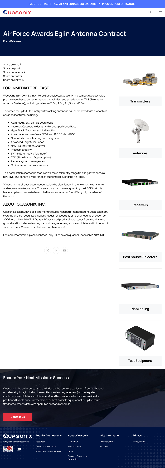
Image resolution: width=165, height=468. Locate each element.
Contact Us (18, 417)
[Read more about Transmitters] (140, 78)
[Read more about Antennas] (140, 130)
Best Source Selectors (140, 257)
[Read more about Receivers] (140, 182)
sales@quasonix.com (73, 235)
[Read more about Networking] (140, 286)
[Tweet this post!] (47, 250)
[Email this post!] (64, 250)
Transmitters (140, 101)
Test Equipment (140, 360)
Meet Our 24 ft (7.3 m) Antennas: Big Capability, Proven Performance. (82, 4)
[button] (150, 12)
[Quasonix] (17, 12)
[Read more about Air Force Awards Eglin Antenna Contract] (19, 448)
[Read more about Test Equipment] (140, 338)
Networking (140, 309)
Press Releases (12, 41)
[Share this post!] (56, 250)
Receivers (140, 205)
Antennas (140, 153)
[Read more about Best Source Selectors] (140, 234)
